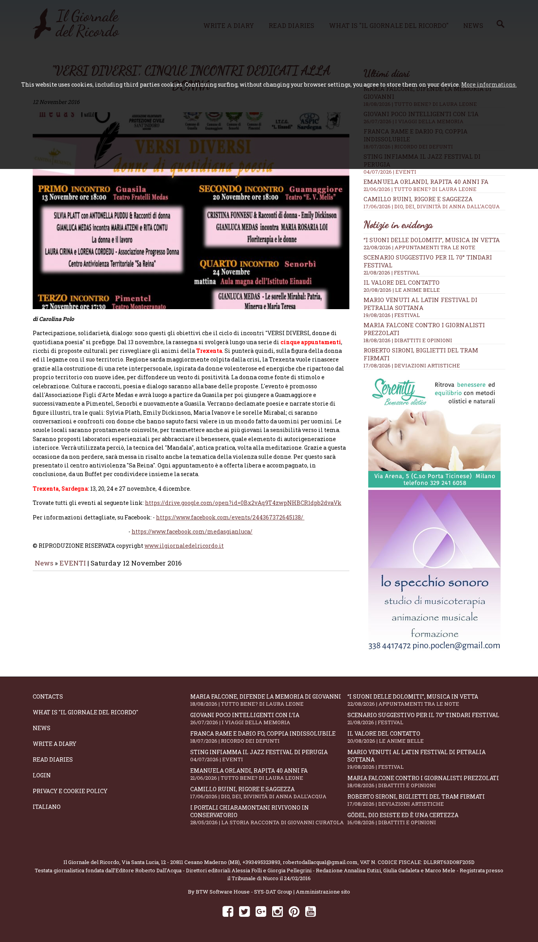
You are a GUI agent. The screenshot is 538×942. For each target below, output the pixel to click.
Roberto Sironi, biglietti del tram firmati (416, 800)
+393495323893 (261, 862)
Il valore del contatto (402, 282)
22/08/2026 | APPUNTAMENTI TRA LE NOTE (419, 247)
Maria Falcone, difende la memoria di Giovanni (265, 700)
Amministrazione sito (323, 891)
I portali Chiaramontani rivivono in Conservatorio (267, 815)
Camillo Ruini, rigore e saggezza (432, 202)
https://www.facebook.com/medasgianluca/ (192, 531)
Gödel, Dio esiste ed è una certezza (402, 818)
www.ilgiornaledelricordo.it (184, 545)
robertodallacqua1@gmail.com (320, 862)
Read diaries (53, 759)
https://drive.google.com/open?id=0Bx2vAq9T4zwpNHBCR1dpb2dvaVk (243, 502)
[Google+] (261, 911)
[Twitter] (244, 911)
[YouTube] (310, 911)
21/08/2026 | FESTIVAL (391, 272)
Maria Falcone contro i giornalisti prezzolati (423, 781)
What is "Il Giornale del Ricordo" (85, 712)
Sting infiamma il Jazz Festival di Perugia (259, 755)
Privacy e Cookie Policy (70, 791)
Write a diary (54, 743)
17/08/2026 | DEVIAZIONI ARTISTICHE (412, 365)
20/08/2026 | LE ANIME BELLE (402, 289)
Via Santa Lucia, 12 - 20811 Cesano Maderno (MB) (181, 862)
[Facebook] (228, 911)
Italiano (47, 806)
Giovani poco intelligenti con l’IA (244, 718)
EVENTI (72, 562)
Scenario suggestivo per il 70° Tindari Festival (423, 718)
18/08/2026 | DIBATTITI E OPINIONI (408, 340)
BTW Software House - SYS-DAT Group (244, 891)
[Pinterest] (294, 911)
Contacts (48, 696)
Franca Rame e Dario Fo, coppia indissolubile (263, 737)
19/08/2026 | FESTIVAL (392, 315)
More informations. (489, 84)
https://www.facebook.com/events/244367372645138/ (230, 517)
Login (42, 775)
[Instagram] (277, 911)
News (44, 562)
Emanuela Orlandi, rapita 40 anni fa (426, 185)
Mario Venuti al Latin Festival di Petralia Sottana (420, 304)
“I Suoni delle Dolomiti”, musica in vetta (432, 240)
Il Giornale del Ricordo (91, 862)
